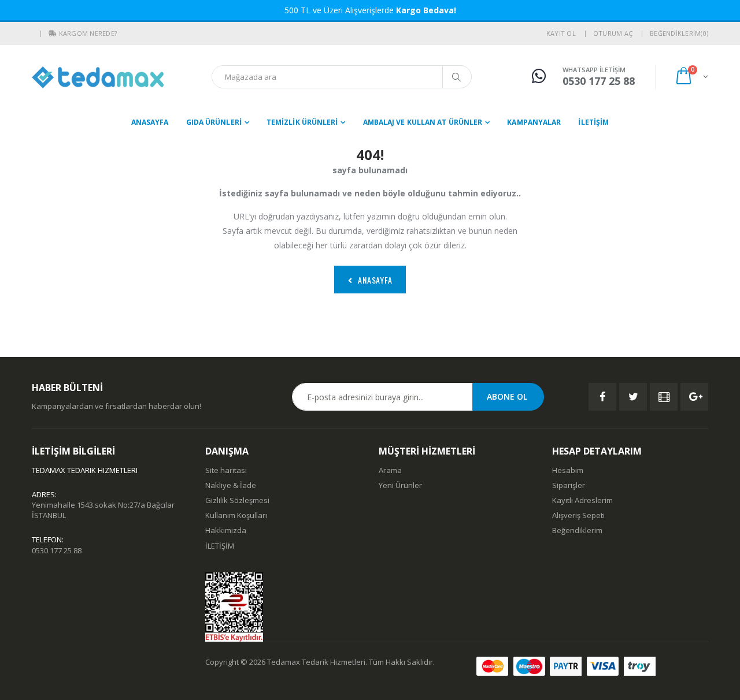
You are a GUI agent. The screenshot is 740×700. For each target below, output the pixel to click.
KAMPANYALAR (534, 122)
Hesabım (567, 470)
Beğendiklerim (577, 530)
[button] (53, 33)
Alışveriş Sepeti (578, 515)
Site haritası (226, 470)
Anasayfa (150, 122)
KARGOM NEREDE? (88, 33)
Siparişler (568, 485)
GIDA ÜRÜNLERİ (214, 122)
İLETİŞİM (593, 122)
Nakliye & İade (230, 485)
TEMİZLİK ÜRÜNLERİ (302, 122)
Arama (390, 470)
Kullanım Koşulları (236, 515)
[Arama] (456, 77)
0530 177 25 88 (57, 550)
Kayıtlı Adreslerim (582, 500)
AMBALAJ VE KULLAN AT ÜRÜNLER (423, 122)
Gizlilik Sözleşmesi (237, 500)
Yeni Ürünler (400, 485)
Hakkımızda (225, 530)
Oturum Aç (612, 33)
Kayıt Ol (561, 33)
